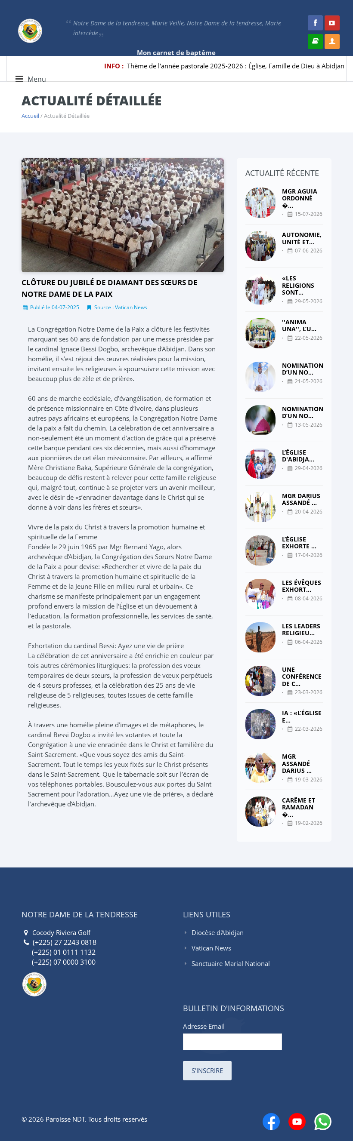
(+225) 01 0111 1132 (59, 952)
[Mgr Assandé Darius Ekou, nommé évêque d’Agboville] (260, 768)
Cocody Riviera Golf (60, 932)
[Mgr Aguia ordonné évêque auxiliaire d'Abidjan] (260, 203)
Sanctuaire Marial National (231, 963)
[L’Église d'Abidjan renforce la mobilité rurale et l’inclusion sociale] (260, 464)
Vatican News (211, 948)
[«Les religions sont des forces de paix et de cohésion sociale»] (260, 289)
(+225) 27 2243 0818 (63, 942)
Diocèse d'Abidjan (218, 932)
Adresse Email (204, 1026)
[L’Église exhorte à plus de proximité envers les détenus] (260, 550)
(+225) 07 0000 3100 (59, 962)
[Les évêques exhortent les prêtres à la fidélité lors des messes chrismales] (260, 594)
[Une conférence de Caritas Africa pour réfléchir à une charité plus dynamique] (260, 681)
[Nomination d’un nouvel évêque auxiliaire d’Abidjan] (260, 377)
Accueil (30, 116)
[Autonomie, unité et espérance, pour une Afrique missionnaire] (260, 246)
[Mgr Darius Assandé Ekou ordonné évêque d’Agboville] (260, 507)
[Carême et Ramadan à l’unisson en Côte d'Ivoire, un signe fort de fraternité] (260, 812)
